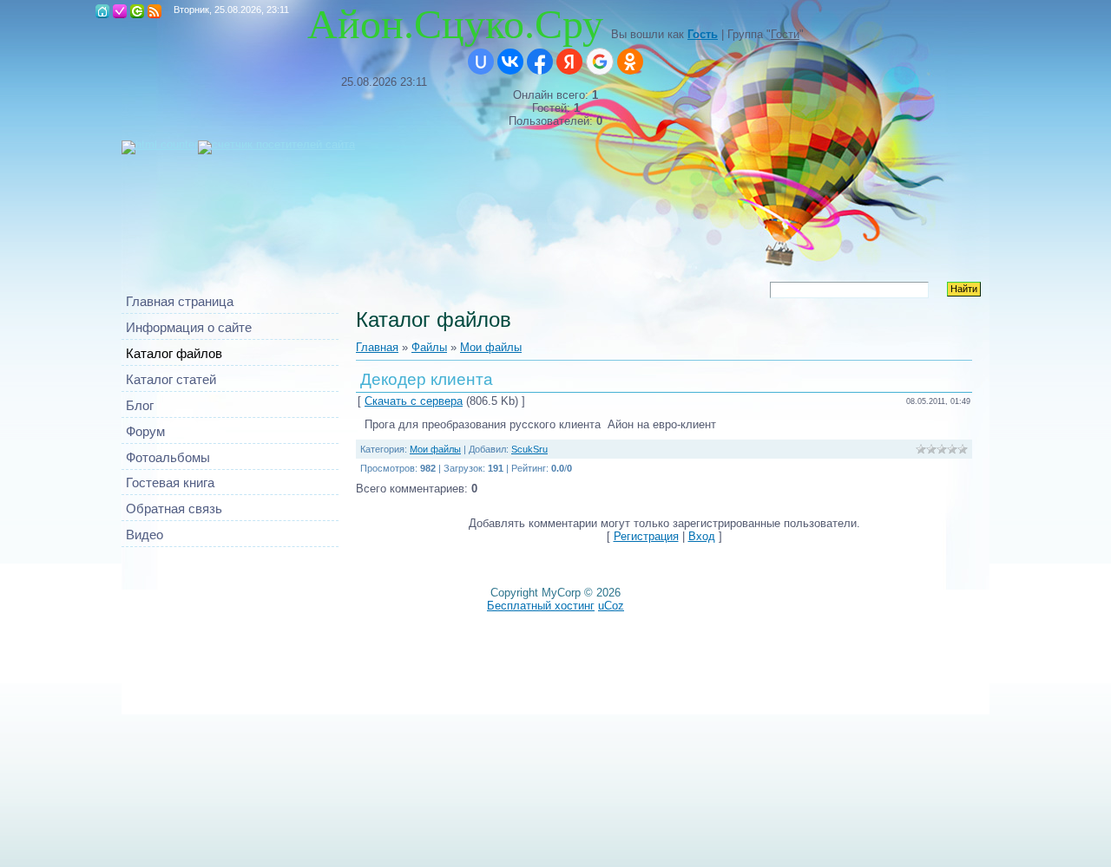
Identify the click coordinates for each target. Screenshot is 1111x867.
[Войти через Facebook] (540, 62)
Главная (102, 11)
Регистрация (120, 11)
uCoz (611, 605)
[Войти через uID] (481, 62)
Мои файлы (491, 347)
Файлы (429, 347)
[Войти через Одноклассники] (630, 62)
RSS (154, 11)
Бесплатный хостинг (541, 605)
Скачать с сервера (414, 400)
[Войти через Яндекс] (569, 62)
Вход (137, 11)
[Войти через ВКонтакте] (510, 62)
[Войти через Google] (600, 61)
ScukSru (529, 449)
